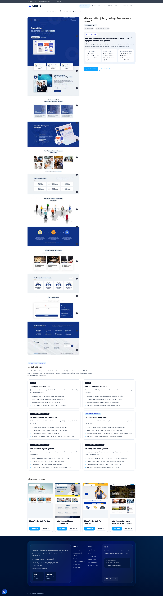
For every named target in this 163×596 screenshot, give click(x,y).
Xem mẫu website (105, 68)
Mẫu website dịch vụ (51, 11)
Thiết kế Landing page (78, 561)
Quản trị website (77, 567)
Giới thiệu (110, 5)
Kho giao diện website (38, 559)
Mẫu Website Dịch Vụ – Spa (39, 521)
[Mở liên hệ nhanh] (4, 591)
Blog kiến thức (91, 550)
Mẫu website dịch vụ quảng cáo (102, 28)
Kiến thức (117, 5)
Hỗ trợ (124, 5)
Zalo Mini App (76, 564)
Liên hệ (132, 5)
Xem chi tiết (34, 528)
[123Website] (34, 6)
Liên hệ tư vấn (50, 559)
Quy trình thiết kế (92, 559)
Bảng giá (100, 5)
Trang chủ (30, 11)
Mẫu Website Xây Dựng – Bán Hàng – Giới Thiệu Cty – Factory (122, 523)
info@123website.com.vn (44, 1)
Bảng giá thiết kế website (77, 554)
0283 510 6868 (32, 1)
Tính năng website (92, 562)
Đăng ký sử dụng (92, 556)
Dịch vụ (94, 5)
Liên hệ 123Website (111, 579)
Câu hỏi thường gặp (93, 565)
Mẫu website (83, 5)
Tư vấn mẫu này (92, 68)
